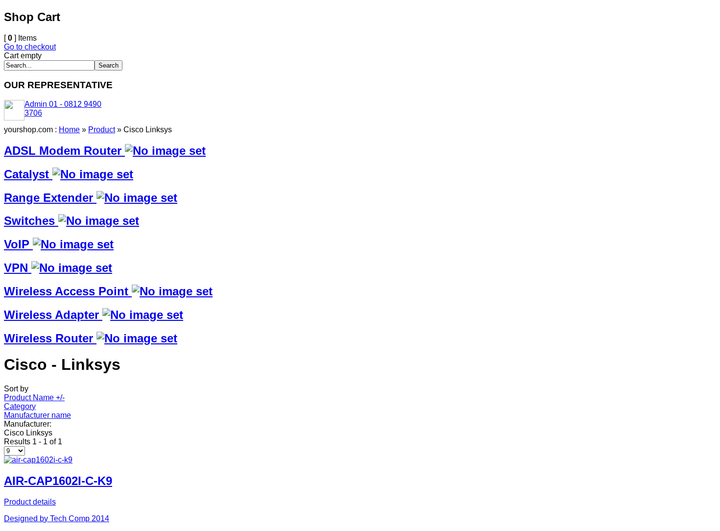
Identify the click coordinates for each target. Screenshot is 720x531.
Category (20, 406)
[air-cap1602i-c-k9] (38, 460)
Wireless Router (50, 338)
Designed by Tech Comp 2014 (56, 518)
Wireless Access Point (68, 291)
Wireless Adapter (53, 314)
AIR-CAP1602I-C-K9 (58, 480)
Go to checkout (30, 47)
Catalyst (28, 174)
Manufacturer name (37, 415)
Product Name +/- (34, 397)
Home (69, 129)
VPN (17, 267)
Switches (31, 220)
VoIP (18, 244)
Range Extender (50, 197)
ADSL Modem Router (64, 150)
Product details (30, 502)
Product (101, 129)
